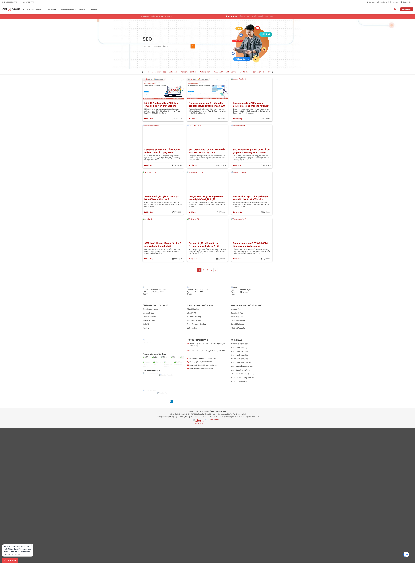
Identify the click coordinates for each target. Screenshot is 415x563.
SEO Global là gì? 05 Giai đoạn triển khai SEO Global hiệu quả (207, 151)
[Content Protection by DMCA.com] (198, 422)
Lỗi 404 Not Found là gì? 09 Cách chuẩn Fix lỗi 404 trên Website (161, 104)
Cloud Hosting (193, 309)
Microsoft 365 (148, 313)
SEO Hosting (192, 328)
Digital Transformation (32, 9)
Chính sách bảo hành (239, 351)
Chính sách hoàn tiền (239, 355)
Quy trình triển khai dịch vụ (242, 366)
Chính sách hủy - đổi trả (241, 362)
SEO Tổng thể (237, 316)
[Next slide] (272, 72)
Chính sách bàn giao (239, 359)
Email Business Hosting (196, 324)
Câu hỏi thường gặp (239, 381)
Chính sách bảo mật (239, 347)
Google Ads (236, 309)
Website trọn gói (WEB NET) (211, 72)
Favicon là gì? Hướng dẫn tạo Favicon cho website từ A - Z (204, 244)
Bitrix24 (146, 324)
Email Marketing (237, 324)
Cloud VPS (191, 313)
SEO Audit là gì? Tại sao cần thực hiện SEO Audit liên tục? (161, 198)
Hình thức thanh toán (239, 344)
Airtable (146, 328)
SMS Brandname (238, 320)
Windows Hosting (194, 320)
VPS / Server (231, 72)
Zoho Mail (173, 72)
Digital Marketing (67, 9)
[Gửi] (193, 46)
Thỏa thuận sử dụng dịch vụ (242, 374)
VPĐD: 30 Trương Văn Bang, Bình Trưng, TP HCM (207, 351)
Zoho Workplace (159, 72)
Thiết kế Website (238, 328)
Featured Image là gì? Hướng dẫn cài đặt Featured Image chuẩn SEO (207, 104)
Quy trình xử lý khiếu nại (241, 370)
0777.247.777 (200, 362)
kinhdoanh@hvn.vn (203, 365)
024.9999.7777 (202, 358)
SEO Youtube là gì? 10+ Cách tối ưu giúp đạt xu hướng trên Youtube (251, 151)
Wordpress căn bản (188, 72)
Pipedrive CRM (149, 320)
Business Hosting (194, 316)
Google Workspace (150, 309)
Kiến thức (395, 2)
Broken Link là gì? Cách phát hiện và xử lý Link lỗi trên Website (250, 198)
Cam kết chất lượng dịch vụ (242, 377)
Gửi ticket (372, 2)
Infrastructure (50, 9)
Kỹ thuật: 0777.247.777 (26, 2)
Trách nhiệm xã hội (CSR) (261, 72)
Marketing (164, 16)
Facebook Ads (237, 313)
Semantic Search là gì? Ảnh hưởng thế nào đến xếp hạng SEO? (162, 151)
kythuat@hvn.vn (201, 368)
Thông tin (93, 9)
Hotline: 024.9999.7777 (9, 2)
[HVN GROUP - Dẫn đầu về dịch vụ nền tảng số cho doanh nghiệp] (11, 9)
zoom (146, 72)
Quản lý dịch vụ (408, 2)
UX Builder (244, 72)
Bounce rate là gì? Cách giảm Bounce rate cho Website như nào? (251, 104)
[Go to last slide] (142, 72)
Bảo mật (82, 9)
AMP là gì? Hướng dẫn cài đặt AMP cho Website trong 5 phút (162, 244)
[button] (395, 9)
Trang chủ (145, 16)
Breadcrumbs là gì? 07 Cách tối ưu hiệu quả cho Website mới (251, 244)
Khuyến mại (383, 2)
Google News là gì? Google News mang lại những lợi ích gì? (206, 198)
